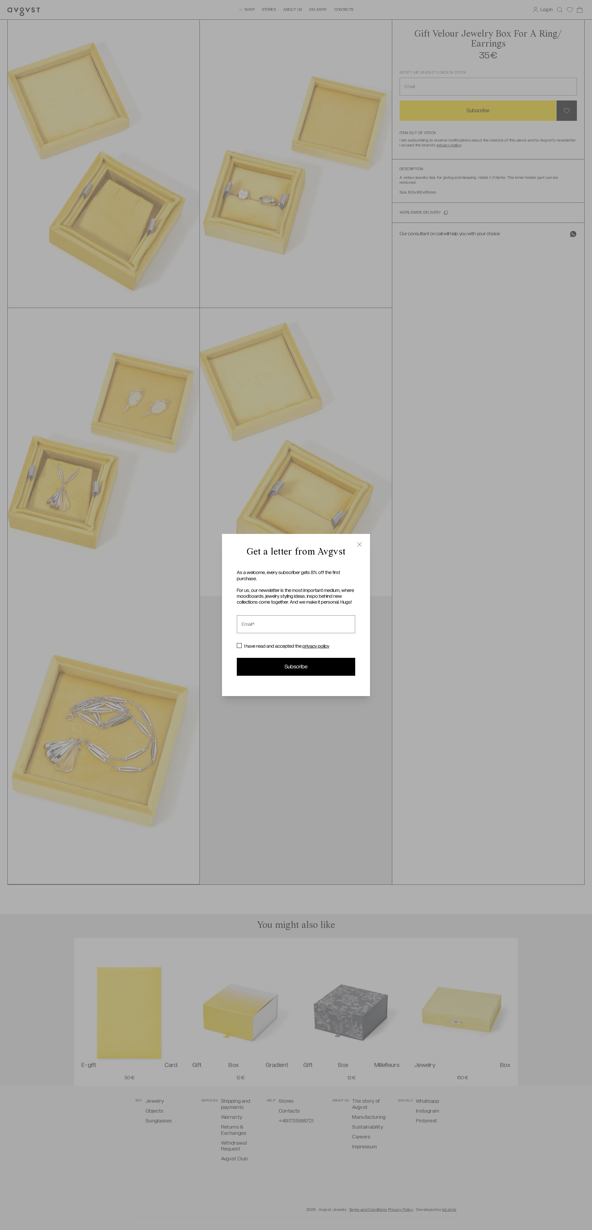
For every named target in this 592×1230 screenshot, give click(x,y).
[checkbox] (239, 645)
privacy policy (315, 646)
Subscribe (296, 667)
